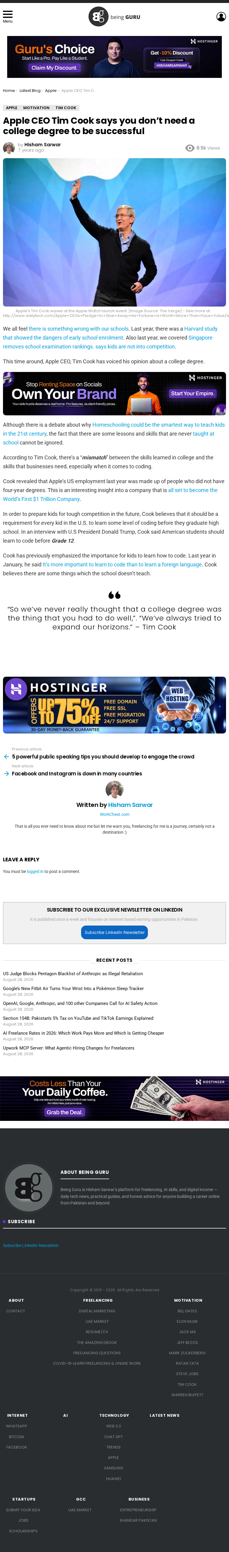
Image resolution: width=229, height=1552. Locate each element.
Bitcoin (16, 1437)
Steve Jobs (187, 1374)
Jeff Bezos (187, 1342)
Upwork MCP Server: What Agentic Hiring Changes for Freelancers (68, 1048)
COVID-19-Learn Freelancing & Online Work (97, 1363)
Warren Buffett (187, 1395)
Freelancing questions (97, 1353)
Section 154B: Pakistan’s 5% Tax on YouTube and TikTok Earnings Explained (78, 1018)
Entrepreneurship (138, 1510)
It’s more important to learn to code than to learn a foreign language (122, 564)
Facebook (16, 1447)
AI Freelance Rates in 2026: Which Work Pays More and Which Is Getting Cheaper (83, 1033)
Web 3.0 (113, 1426)
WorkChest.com (114, 814)
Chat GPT (113, 1437)
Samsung (113, 1468)
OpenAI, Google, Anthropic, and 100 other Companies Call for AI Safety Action (80, 1003)
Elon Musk (187, 1321)
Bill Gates (187, 1311)
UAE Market (97, 1321)
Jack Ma (187, 1332)
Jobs (23, 1520)
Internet (17, 1415)
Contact (15, 1311)
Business (139, 1499)
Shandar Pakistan (138, 1520)
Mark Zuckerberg (187, 1353)
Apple (113, 1457)
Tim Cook (187, 1384)
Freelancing (98, 1300)
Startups (24, 1499)
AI (65, 1415)
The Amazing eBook (97, 1342)
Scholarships (23, 1531)
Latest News (165, 1415)
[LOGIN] (221, 16)
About (16, 1300)
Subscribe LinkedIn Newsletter (115, 932)
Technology (114, 1415)
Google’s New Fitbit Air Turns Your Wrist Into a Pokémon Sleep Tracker (73, 988)
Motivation (188, 1300)
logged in (35, 871)
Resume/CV (97, 1332)
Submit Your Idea (23, 1510)
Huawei (113, 1479)
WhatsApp (16, 1426)
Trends (113, 1447)
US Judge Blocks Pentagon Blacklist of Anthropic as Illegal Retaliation (73, 973)
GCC (81, 1499)
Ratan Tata (187, 1363)
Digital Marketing (97, 1311)
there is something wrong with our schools (79, 329)
